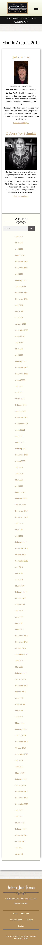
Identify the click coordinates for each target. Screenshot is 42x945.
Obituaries (25, 914)
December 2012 (21, 792)
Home (15, 914)
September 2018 (21, 561)
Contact (21, 926)
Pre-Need (29, 920)
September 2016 (21, 654)
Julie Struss (21, 57)
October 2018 (20, 555)
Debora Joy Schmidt (21, 133)
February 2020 (20, 498)
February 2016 (20, 673)
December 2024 (21, 293)
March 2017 (19, 629)
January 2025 (20, 286)
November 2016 (21, 642)
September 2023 (21, 330)
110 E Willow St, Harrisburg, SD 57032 (21, 18)
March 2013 (19, 773)
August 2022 (20, 380)
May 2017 (19, 623)
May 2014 (19, 710)
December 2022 (21, 368)
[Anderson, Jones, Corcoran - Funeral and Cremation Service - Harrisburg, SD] (17, 13)
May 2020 (19, 480)
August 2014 (20, 704)
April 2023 (19, 355)
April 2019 (19, 536)
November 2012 (21, 798)
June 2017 (19, 617)
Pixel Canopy (23, 938)
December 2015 (21, 686)
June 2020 (19, 474)
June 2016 (19, 661)
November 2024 (21, 299)
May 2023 (19, 349)
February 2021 (20, 449)
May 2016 (19, 667)
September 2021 (21, 424)
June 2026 (19, 237)
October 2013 (20, 748)
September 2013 (21, 754)
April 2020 (19, 486)
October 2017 (20, 598)
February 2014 (20, 729)
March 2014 (19, 723)
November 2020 (21, 455)
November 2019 (21, 517)
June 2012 (19, 817)
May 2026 (19, 243)
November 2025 (21, 268)
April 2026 (19, 249)
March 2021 (19, 442)
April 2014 (19, 717)
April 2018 (19, 580)
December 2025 (21, 261)
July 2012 (19, 810)
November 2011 (21, 835)
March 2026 (19, 255)
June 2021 (19, 436)
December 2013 (21, 742)
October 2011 (20, 841)
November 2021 (21, 417)
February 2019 (20, 542)
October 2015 (20, 692)
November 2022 (21, 374)
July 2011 (19, 848)
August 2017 (20, 604)
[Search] (31, 228)
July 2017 (19, 611)
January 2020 (20, 505)
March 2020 (19, 492)
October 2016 (20, 648)
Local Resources (15, 920)
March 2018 (19, 586)
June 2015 (19, 698)
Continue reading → (21, 123)
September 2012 (21, 804)
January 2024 (20, 324)
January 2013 (20, 785)
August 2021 (20, 430)
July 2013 (19, 760)
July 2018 (19, 567)
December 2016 (21, 636)
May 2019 (19, 530)
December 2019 (21, 511)
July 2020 (19, 467)
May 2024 (19, 311)
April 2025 (19, 274)
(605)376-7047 (22, 22)
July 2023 (19, 343)
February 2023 (20, 361)
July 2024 (19, 305)
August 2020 (20, 461)
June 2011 (19, 854)
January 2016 (20, 679)
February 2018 (20, 592)
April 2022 (19, 392)
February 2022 (20, 405)
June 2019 (19, 523)
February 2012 (20, 829)
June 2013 (19, 767)
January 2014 (20, 735)
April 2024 (19, 318)
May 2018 (19, 573)
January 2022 (20, 411)
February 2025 (20, 280)
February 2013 (20, 779)
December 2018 (21, 548)
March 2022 (19, 399)
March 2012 (19, 823)
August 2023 (20, 336)
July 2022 (19, 386)
